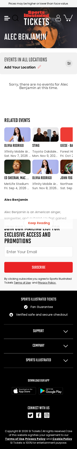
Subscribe (38, 267)
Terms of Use (22, 282)
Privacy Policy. (47, 282)
